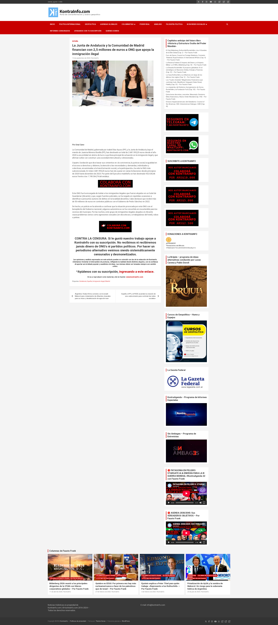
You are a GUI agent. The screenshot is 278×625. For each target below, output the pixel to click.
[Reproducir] (169, 503)
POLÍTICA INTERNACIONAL (70, 24)
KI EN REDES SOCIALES (196, 24)
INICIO (52, 24)
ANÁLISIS (158, 24)
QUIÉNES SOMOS (112, 31)
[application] (186, 493)
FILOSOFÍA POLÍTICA (174, 24)
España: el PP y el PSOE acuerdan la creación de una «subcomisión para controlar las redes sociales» (138, 296)
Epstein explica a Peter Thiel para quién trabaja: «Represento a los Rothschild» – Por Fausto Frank (160, 586)
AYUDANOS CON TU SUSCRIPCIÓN (87, 31)
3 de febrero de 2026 (148, 592)
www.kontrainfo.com (134, 277)
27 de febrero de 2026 (103, 592)
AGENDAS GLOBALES (108, 24)
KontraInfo (95, 58)
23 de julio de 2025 (193, 592)
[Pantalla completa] (204, 503)
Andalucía (82, 281)
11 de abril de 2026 (55, 592)
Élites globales (77, 578)
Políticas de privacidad (78, 621)
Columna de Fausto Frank (59, 578)
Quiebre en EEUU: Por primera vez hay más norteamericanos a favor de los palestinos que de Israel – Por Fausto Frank (115, 586)
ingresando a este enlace (136, 271)
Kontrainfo (64, 621)
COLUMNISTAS (127, 24)
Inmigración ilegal (99, 281)
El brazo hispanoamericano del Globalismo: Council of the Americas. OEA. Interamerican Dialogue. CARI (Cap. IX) (185, 104)
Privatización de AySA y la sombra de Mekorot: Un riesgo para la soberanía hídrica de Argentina (205, 586)
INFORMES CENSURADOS (60, 31)
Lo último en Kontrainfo (105, 578)
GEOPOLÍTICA (90, 24)
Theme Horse (100, 621)
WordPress (126, 621)
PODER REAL (145, 24)
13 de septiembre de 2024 (81, 58)
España (75, 41)
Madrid (107, 281)
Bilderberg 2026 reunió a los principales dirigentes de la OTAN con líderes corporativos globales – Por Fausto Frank (69, 586)
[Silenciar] (200, 503)
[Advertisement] (115, 126)
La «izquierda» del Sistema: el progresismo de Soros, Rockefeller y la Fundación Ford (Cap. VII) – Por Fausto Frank (185, 89)
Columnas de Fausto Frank (62, 551)
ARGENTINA (192, 575)
